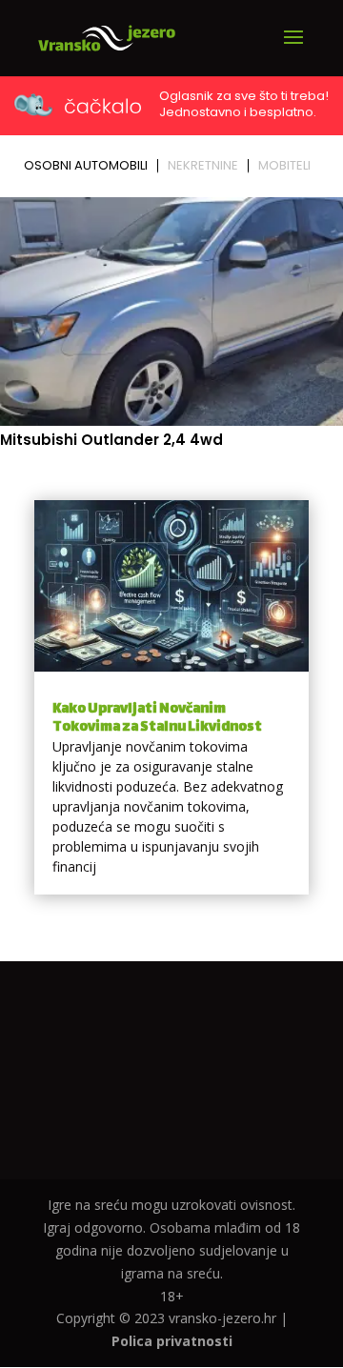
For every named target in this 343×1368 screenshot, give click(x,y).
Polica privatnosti (171, 1341)
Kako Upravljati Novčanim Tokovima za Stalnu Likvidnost (157, 718)
